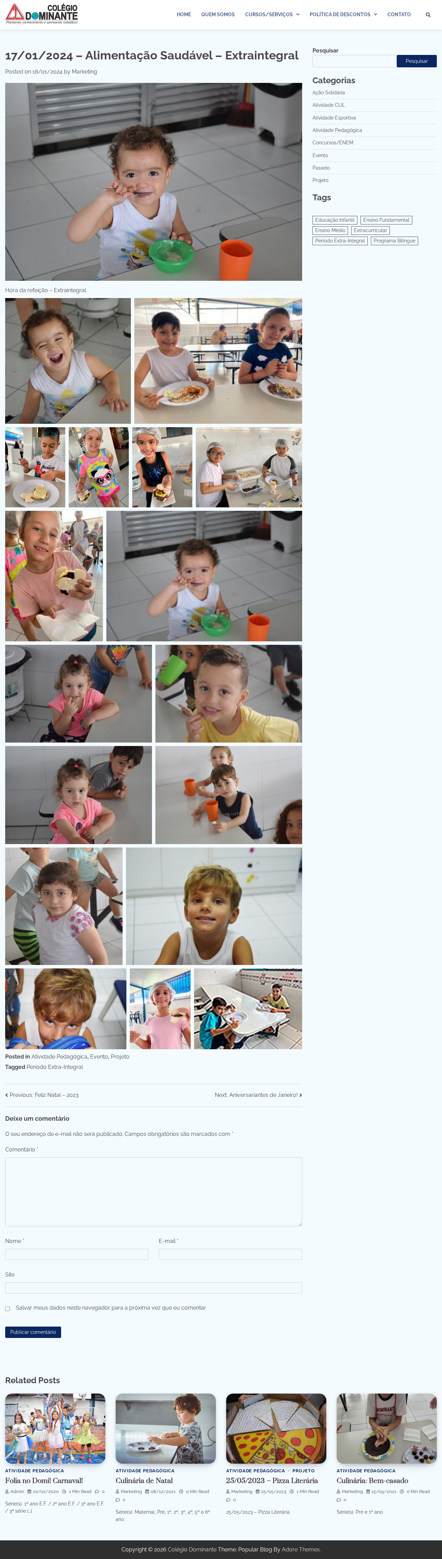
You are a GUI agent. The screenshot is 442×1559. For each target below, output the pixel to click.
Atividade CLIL (329, 105)
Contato (399, 14)
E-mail (169, 1241)
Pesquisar (325, 50)
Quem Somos (218, 14)
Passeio (321, 168)
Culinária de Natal (144, 1480)
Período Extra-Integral (55, 1067)
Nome (14, 1241)
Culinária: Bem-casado (372, 1480)
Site (10, 1274)
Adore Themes (301, 1549)
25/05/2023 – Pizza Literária (272, 1480)
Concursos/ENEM (333, 142)
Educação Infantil (335, 220)
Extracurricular (370, 230)
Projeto (120, 1056)
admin (17, 1491)
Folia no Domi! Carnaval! (44, 1480)
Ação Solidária (329, 92)
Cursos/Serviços (269, 14)
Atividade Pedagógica (59, 1056)
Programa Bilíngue (394, 240)
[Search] (428, 15)
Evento (99, 1056)
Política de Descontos (340, 14)
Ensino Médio (330, 230)
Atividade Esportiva (334, 118)
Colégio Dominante (192, 1549)
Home (184, 14)
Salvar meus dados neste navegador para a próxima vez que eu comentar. (111, 1307)
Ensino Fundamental (386, 220)
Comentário (21, 1149)
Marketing (84, 71)
